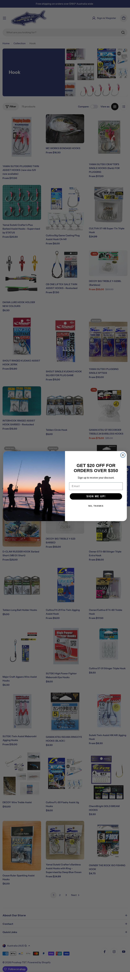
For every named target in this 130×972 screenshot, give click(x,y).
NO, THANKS (96, 506)
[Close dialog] (122, 455)
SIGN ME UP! (96, 496)
